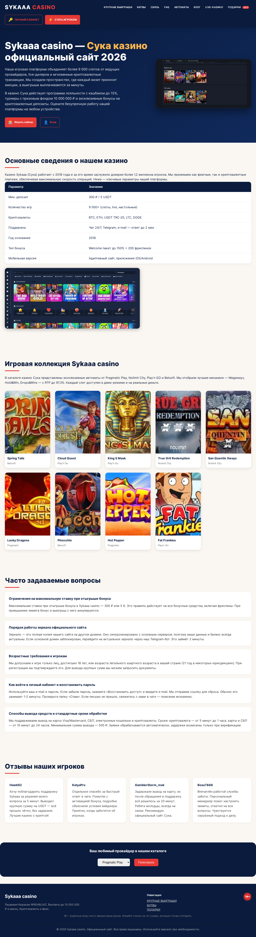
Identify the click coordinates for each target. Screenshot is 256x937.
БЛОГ (197, 7)
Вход (50, 122)
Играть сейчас (20, 122)
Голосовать (146, 862)
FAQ (166, 7)
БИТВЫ (141, 7)
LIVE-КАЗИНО (214, 7)
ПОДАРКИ (238, 7)
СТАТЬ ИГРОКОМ (62, 19)
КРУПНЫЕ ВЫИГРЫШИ (118, 7)
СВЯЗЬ (155, 7)
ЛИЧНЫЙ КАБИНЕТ (23, 19)
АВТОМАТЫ (181, 7)
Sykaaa (30, 7)
